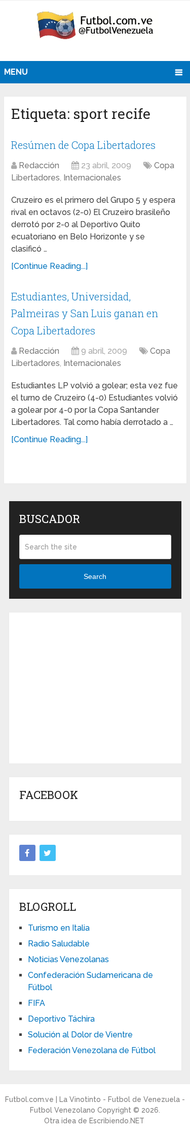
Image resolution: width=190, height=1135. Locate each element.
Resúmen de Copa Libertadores (83, 144)
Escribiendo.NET (116, 1121)
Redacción (39, 165)
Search (95, 576)
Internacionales (92, 177)
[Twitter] (48, 853)
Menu (16, 72)
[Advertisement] (95, 686)
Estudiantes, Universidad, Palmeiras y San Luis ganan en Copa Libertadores (84, 313)
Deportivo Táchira (61, 1019)
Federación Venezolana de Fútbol (92, 1050)
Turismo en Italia (59, 928)
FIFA (36, 1003)
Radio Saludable (59, 943)
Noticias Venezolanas (68, 959)
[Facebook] (27, 853)
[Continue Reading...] (49, 266)
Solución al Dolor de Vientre (80, 1034)
